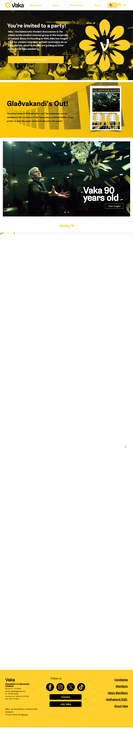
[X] (71, 687)
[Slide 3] (68, 212)
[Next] (126, 178)
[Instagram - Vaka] (60, 687)
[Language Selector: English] (112, 5)
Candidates (121, 679)
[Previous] (6, 178)
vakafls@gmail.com (17, 691)
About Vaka (121, 706)
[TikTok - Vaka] (81, 687)
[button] (98, 5)
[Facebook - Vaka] (50, 687)
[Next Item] (125, 446)
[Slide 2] (65, 212)
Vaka (10, 680)
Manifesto (122, 686)
